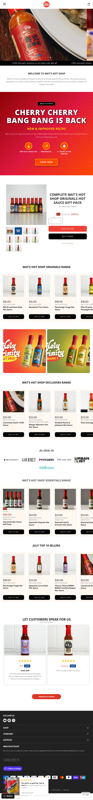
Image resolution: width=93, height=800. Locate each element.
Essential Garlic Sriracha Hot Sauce (63, 534)
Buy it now (67, 247)
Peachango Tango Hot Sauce (64, 318)
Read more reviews (46, 707)
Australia (10, 770)
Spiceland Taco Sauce (38, 317)
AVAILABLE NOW (72, 55)
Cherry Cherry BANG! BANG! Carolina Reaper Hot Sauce (65, 598)
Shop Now (46, 172)
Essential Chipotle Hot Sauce (39, 534)
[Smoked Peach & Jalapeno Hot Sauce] (65, 412)
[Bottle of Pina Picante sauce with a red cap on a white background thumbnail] (18, 250)
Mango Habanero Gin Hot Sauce (38, 436)
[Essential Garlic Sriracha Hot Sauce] (65, 509)
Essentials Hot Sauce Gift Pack (12, 533)
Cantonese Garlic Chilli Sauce (13, 434)
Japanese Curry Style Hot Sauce (38, 597)
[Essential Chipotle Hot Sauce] (39, 509)
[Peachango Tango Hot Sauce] (65, 296)
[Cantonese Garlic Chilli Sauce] (13, 412)
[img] (25, 671)
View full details (67, 254)
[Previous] (6, 39)
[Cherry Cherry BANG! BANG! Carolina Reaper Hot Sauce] (65, 575)
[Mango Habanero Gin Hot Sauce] (39, 412)
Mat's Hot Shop (69, 217)
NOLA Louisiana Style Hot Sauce (12, 318)
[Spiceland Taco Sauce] (39, 296)
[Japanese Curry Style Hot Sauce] (39, 575)
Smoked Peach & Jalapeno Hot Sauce (63, 434)
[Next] (86, 39)
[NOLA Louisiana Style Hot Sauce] (13, 296)
